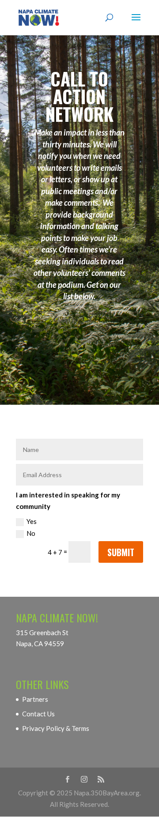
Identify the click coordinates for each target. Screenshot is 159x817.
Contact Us (38, 714)
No (30, 533)
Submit (120, 552)
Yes (31, 521)
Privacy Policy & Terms (55, 728)
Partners (35, 699)
